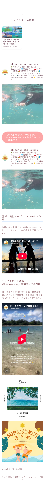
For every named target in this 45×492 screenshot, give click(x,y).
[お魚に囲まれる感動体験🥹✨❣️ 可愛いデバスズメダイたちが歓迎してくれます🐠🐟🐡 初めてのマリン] (22, 104)
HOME (4, 469)
